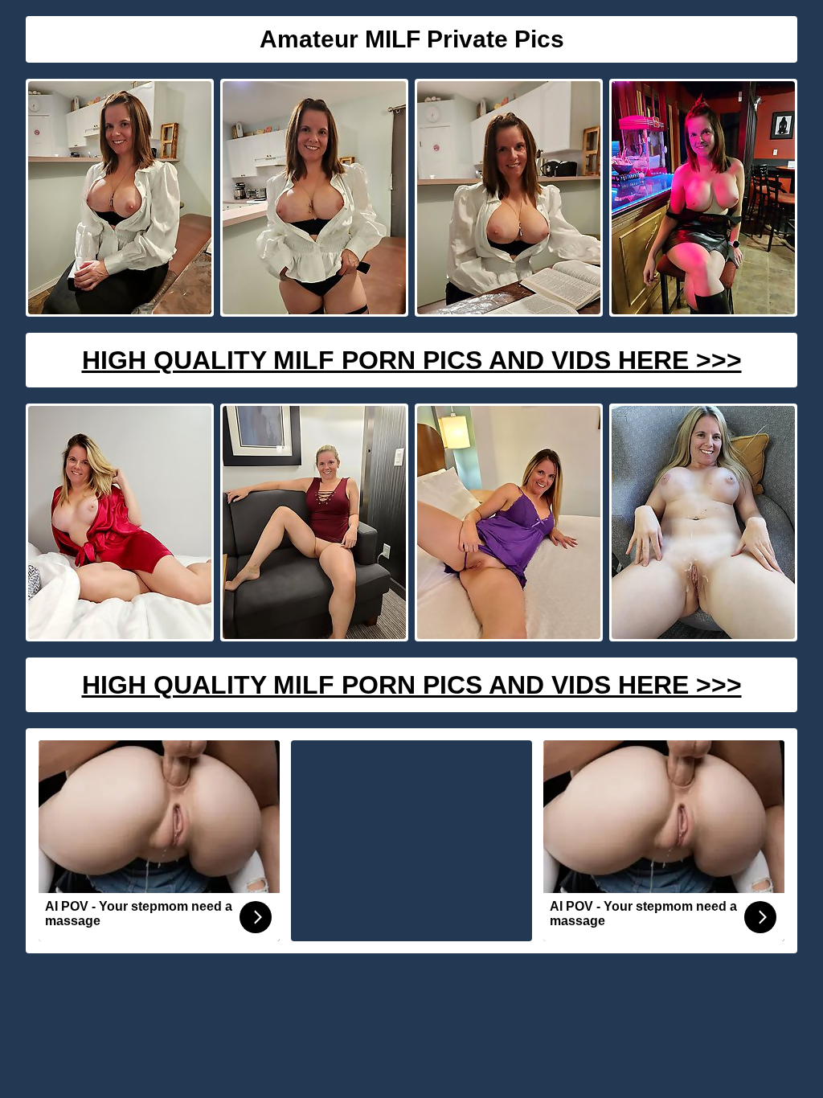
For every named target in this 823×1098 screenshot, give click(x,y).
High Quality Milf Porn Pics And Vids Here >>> (412, 360)
